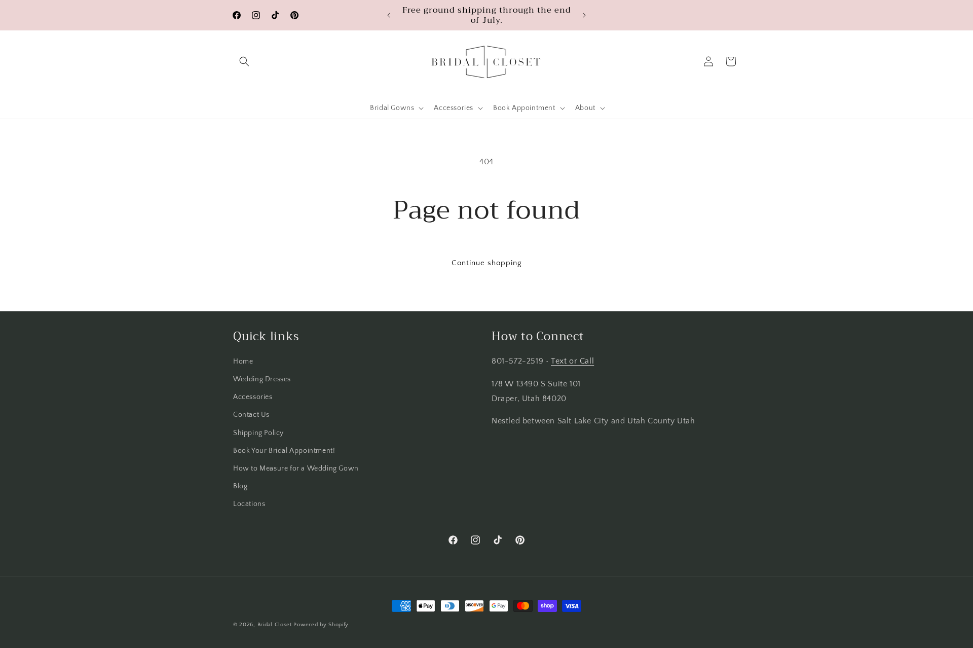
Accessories (253, 397)
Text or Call (572, 361)
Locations (249, 504)
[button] (244, 61)
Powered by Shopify (321, 625)
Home (243, 361)
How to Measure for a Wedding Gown (296, 468)
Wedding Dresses (262, 379)
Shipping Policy (258, 433)
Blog (240, 486)
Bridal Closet (274, 625)
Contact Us (251, 415)
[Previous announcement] (389, 15)
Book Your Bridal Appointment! (284, 451)
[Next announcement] (584, 15)
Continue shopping (487, 263)
